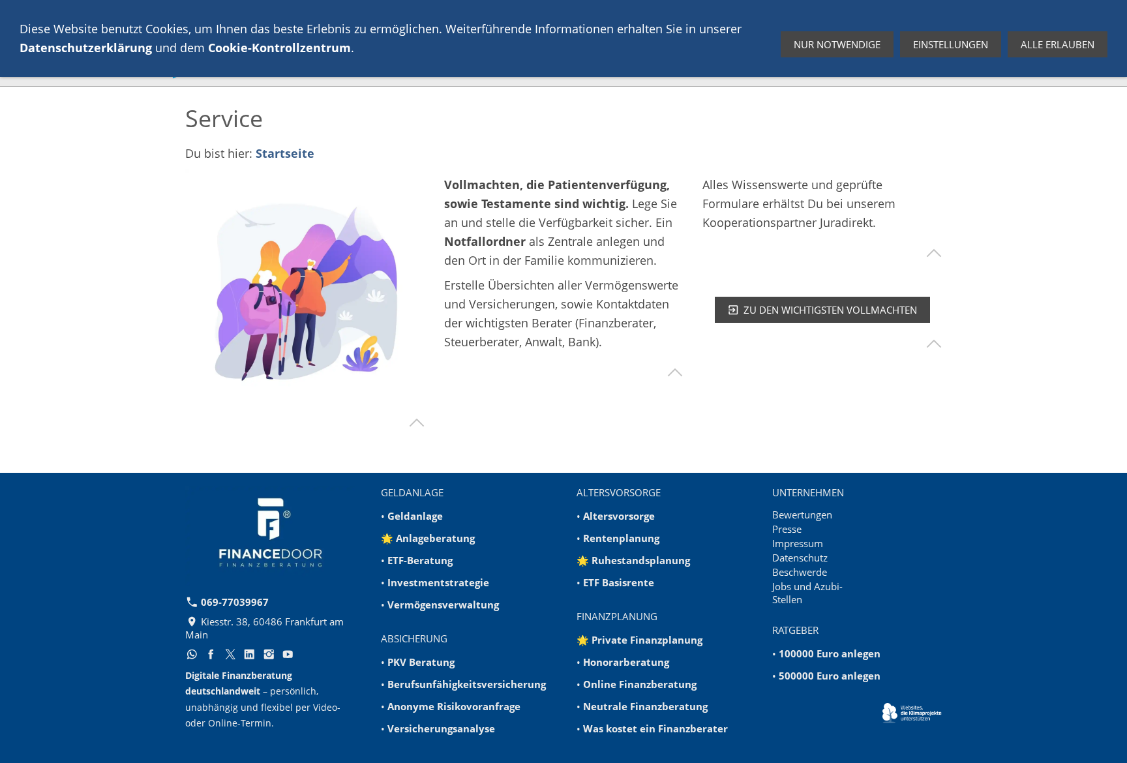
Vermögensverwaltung (443, 604)
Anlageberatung (435, 538)
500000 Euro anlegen (829, 675)
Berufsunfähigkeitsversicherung (466, 684)
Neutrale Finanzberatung (645, 706)
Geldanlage (415, 515)
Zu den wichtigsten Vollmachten (830, 309)
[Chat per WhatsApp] (191, 654)
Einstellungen (950, 44)
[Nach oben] (417, 422)
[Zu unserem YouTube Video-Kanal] (288, 654)
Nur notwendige (837, 44)
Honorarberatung (626, 661)
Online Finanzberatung (640, 684)
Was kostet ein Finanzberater (655, 728)
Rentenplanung (621, 538)
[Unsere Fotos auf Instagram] (268, 654)
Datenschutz (800, 557)
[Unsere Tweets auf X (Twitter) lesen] (230, 654)
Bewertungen (802, 514)
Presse (787, 528)
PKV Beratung (421, 661)
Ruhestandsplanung (641, 560)
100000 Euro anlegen (829, 653)
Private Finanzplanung (647, 639)
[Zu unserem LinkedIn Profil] (249, 654)
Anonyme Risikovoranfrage (453, 706)
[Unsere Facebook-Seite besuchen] (211, 654)
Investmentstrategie (438, 582)
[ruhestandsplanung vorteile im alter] (305, 288)
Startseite (285, 153)
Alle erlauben (1057, 44)
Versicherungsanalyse (441, 728)
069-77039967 (233, 601)
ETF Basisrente (618, 582)
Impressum (797, 543)
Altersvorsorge (619, 515)
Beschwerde (799, 571)
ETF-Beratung (420, 560)
